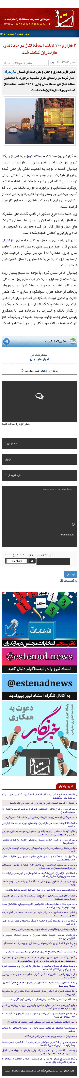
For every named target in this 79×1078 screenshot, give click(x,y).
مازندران (10, 71)
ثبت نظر (71, 574)
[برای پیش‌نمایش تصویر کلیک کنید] (40, 120)
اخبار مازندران (39, 359)
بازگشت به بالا (68, 580)
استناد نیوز (34, 156)
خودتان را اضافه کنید (46, 370)
